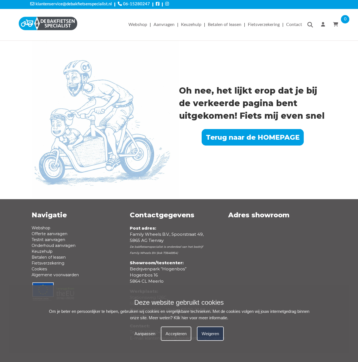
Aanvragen (164, 24)
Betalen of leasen (224, 24)
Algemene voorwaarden (55, 274)
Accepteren (176, 334)
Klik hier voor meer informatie (200, 318)
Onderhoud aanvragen (54, 245)
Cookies (39, 269)
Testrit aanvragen (48, 239)
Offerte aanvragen (49, 233)
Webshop (137, 24)
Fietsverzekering (264, 24)
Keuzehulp (191, 24)
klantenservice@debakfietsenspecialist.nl (73, 4)
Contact (294, 24)
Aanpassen (145, 334)
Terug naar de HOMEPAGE (253, 137)
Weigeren (210, 334)
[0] (336, 25)
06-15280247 (136, 4)
